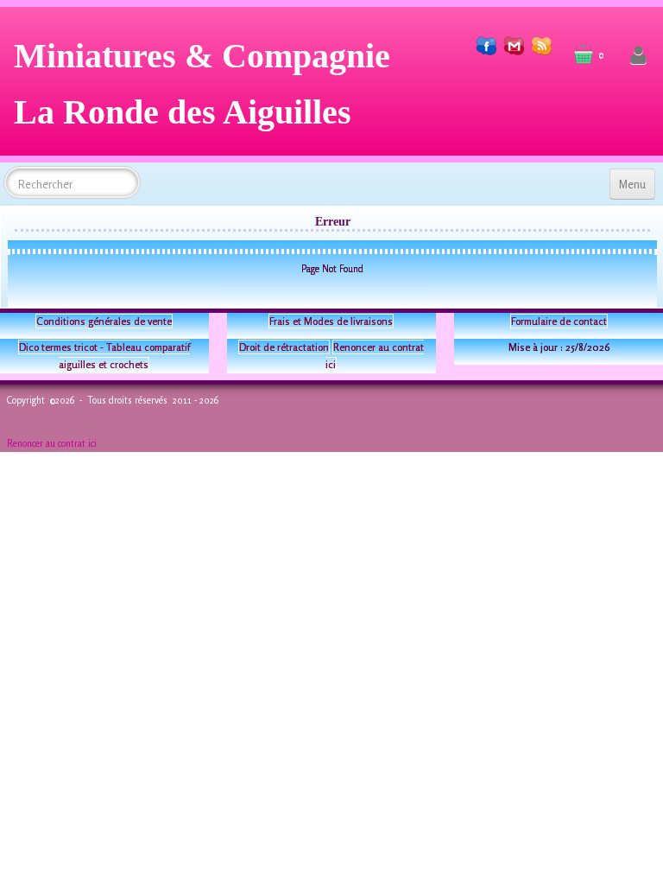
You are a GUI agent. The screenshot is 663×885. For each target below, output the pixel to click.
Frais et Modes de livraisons (331, 321)
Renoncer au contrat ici (52, 443)
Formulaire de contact (559, 321)
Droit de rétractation (284, 347)
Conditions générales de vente (104, 321)
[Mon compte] (638, 55)
